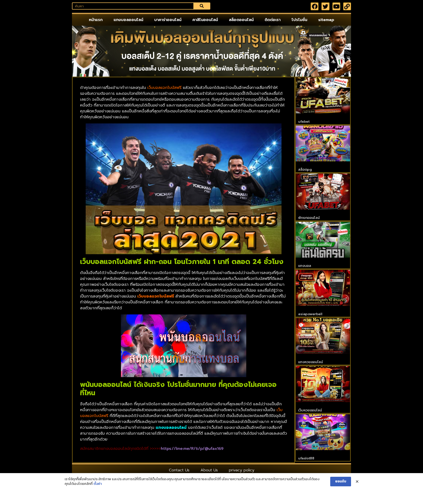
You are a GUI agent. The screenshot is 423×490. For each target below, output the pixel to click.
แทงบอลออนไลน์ (128, 20)
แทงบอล (304, 265)
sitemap (326, 20)
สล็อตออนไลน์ (241, 20)
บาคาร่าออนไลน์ (167, 20)
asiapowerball (310, 314)
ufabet (303, 121)
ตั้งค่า (98, 483)
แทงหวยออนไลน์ (310, 362)
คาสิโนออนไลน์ (205, 20)
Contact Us (179, 470)
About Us (209, 470)
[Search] (201, 6)
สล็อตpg (305, 169)
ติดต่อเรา (273, 20)
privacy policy (241, 470)
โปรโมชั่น (299, 20)
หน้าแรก (96, 20)
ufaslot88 (306, 458)
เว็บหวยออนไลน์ (310, 410)
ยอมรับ (340, 481)
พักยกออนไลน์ (308, 217)
